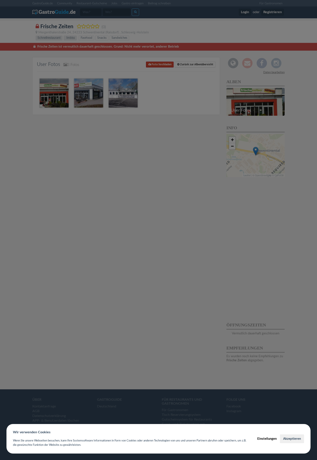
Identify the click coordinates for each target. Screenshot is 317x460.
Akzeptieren (292, 438)
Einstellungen (267, 438)
